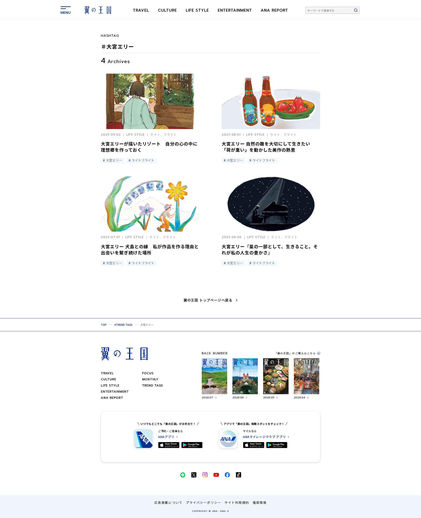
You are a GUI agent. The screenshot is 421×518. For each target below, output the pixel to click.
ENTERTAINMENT (235, 10)
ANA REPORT (274, 10)
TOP (104, 324)
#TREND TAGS (123, 324)
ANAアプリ (166, 437)
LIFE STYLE (197, 10)
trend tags (152, 385)
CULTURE (167, 10)
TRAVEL (141, 10)
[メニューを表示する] (66, 9)
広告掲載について (168, 502)
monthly (150, 379)
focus (147, 373)
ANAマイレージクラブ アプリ (264, 437)
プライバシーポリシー (203, 502)
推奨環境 (260, 502)
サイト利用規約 (237, 502)
